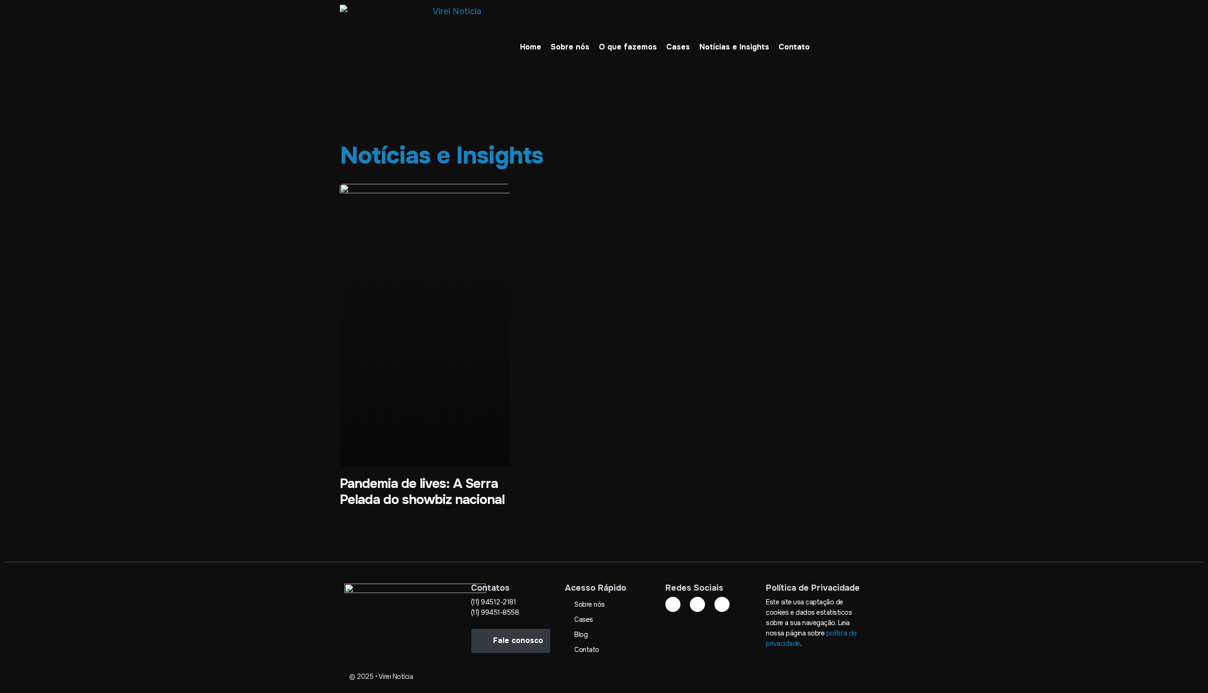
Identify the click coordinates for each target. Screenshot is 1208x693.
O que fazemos (628, 47)
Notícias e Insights (734, 47)
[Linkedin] (672, 604)
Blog (580, 634)
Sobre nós (570, 47)
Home (530, 47)
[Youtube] (722, 604)
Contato (794, 47)
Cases (678, 47)
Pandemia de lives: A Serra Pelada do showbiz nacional (422, 491)
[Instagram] (697, 604)
